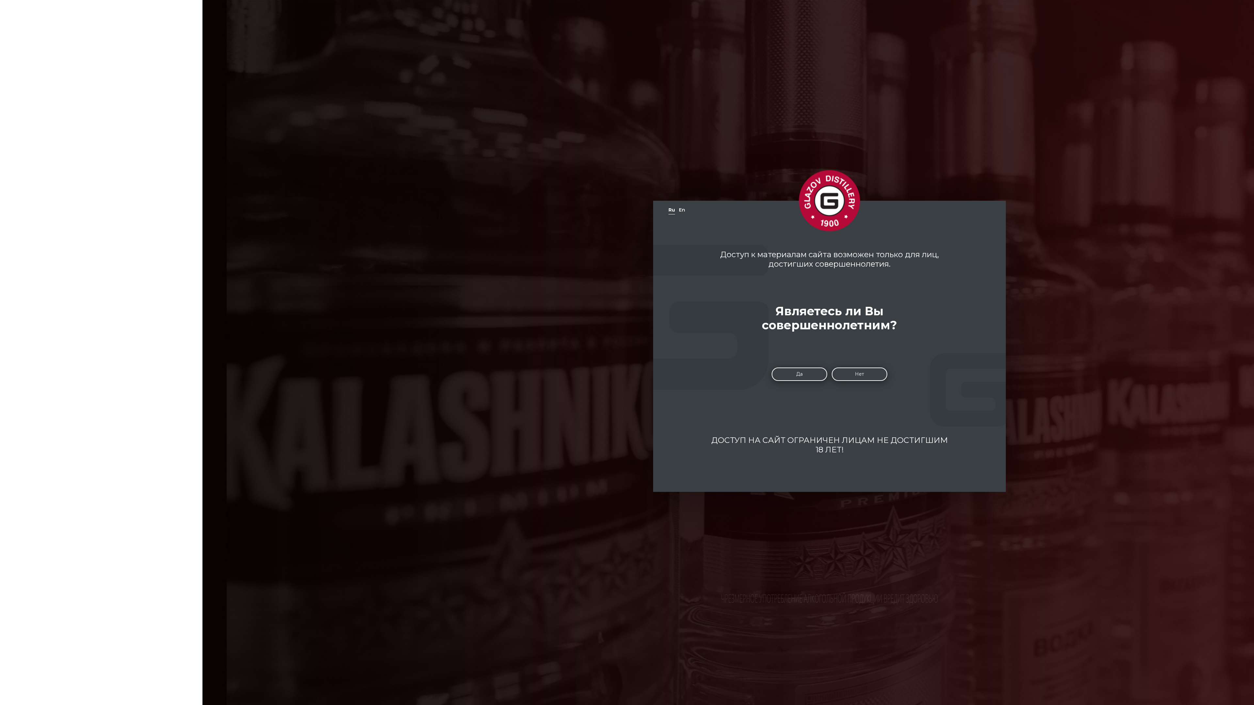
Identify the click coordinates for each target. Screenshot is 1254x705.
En (682, 210)
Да (799, 374)
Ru (671, 210)
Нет (859, 374)
